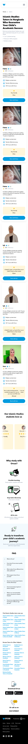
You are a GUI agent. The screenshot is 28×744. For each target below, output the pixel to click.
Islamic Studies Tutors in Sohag (8, 632)
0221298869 (14, 711)
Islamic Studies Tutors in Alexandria (19, 620)
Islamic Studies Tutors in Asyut (19, 628)
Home (4, 12)
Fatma (5, 68)
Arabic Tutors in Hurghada (7, 645)
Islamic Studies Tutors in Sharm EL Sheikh (8, 636)
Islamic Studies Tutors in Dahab (8, 628)
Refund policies (6, 729)
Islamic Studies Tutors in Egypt (8, 616)
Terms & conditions (15, 729)
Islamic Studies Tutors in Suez (19, 624)
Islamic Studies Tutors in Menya (19, 632)
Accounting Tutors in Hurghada (19, 669)
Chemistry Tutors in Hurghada (19, 653)
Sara (4, 366)
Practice (8, 723)
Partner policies (6, 732)
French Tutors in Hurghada (18, 649)
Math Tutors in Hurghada (6, 649)
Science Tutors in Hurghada (18, 661)
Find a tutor (18, 723)
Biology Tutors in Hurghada (7, 657)
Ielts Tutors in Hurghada (17, 665)
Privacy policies (13, 726)
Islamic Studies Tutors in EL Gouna (8, 624)
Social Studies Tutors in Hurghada (8, 665)
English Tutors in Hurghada (18, 645)
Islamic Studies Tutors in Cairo (19, 616)
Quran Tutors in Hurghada (7, 661)
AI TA (13, 723)
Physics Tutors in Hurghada (7, 653)
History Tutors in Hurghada (18, 657)
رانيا (4, 245)
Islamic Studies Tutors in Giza (8, 620)
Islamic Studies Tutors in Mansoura (19, 636)
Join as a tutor (6, 726)
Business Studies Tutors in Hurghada (7, 673)
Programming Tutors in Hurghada (8, 669)
